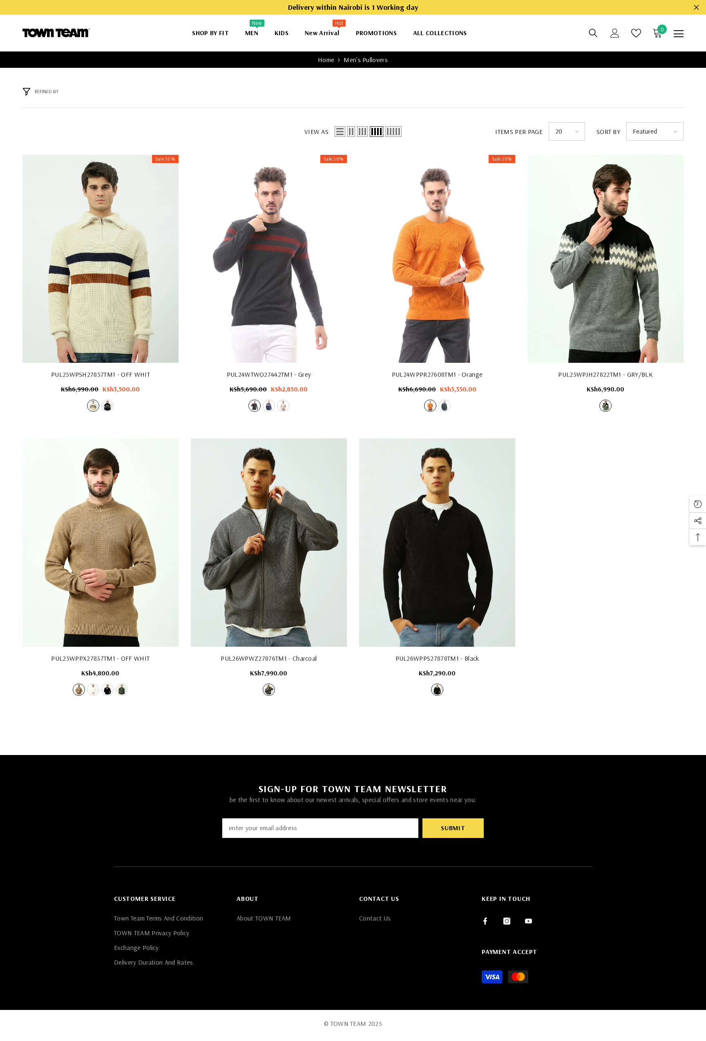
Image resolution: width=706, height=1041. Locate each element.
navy (107, 406)
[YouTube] (528, 921)
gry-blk (605, 406)
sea (444, 406)
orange (430, 406)
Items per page (518, 131)
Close (696, 7)
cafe (79, 690)
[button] (340, 131)
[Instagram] (507, 921)
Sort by (608, 131)
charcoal (269, 690)
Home (326, 60)
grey (254, 406)
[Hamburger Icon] (679, 34)
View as (316, 131)
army (122, 690)
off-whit (93, 406)
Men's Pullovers (366, 60)
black (107, 690)
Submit (453, 828)
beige (283, 406)
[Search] (593, 33)
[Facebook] (485, 921)
